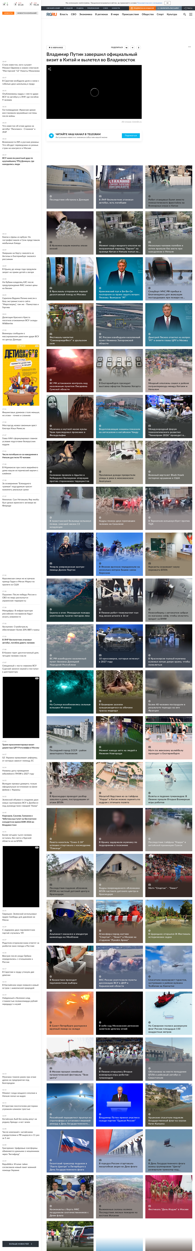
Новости (116, 8)
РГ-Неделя (68, 8)
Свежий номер (53, 8)
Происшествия (130, 14)
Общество (148, 14)
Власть (64, 14)
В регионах (101, 14)
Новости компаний (26, 13)
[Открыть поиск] (184, 14)
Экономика (85, 14)
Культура (172, 14)
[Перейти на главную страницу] (52, 14)
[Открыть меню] (190, 14)
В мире (115, 14)
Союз (105, 8)
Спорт (160, 14)
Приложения (93, 8)
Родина (79, 8)
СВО (73, 14)
